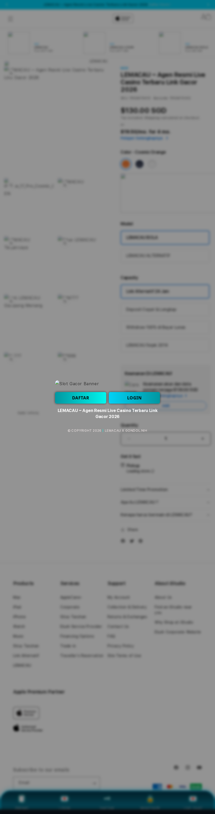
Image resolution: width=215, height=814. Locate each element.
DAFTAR (80, 398)
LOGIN (134, 398)
